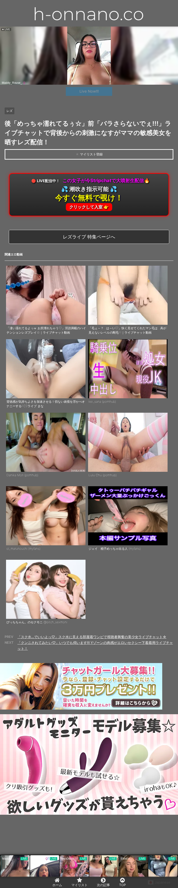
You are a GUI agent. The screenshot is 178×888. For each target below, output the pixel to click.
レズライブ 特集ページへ (89, 237)
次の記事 (103, 885)
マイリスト (79, 885)
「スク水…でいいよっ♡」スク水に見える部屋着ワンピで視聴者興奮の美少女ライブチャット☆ (91, 637)
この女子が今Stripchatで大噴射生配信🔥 (90, 193)
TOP (122, 885)
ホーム (57, 885)
